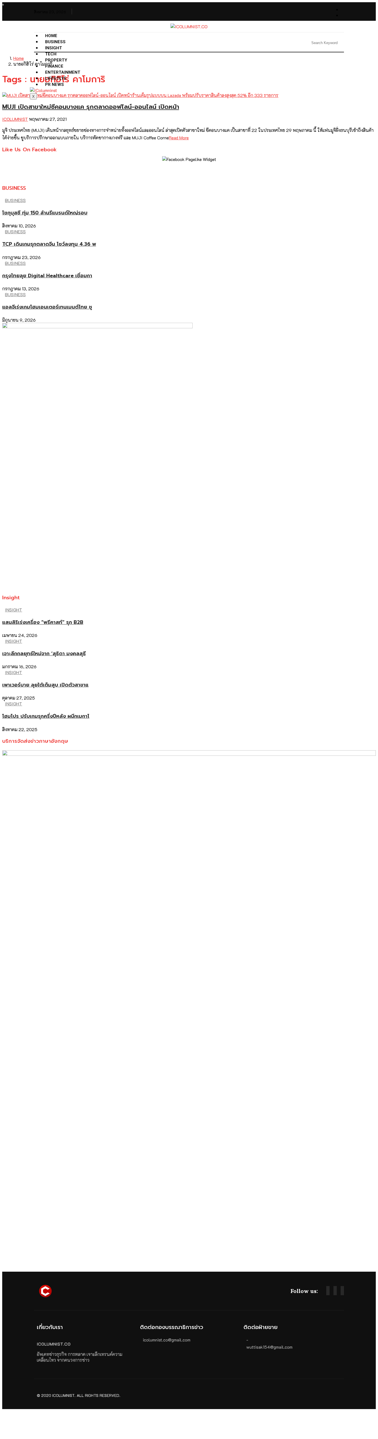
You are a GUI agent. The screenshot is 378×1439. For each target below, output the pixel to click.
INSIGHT (53, 47)
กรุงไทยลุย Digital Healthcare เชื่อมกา (47, 276)
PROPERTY (56, 60)
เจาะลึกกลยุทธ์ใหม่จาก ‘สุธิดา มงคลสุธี (44, 653)
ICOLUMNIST (15, 119)
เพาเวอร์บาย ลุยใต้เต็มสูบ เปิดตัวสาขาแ (45, 685)
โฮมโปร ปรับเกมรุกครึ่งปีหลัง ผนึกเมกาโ (45, 716)
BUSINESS (55, 41)
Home (51, 35)
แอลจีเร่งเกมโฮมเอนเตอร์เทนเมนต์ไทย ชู (47, 307)
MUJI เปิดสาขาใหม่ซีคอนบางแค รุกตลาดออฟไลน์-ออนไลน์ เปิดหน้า (90, 106)
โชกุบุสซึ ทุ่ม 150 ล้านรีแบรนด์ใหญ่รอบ (44, 213)
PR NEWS (54, 84)
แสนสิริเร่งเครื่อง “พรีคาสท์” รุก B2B (42, 622)
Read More (179, 137)
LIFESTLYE (55, 78)
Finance (54, 66)
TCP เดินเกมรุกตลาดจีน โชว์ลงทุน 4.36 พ (49, 244)
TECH (50, 54)
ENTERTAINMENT (62, 72)
